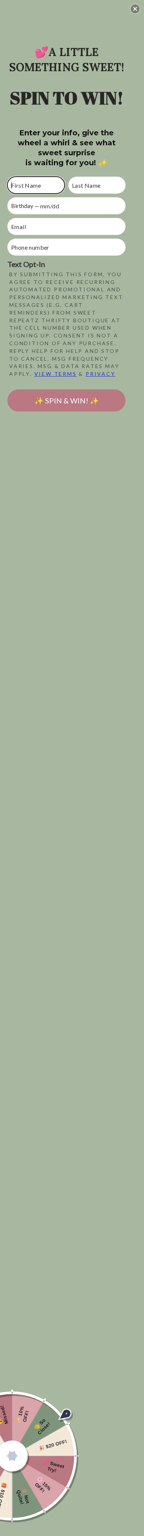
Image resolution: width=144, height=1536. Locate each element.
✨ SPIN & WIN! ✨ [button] (66, 400)
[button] (135, 8)
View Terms (55, 374)
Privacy (101, 374)
